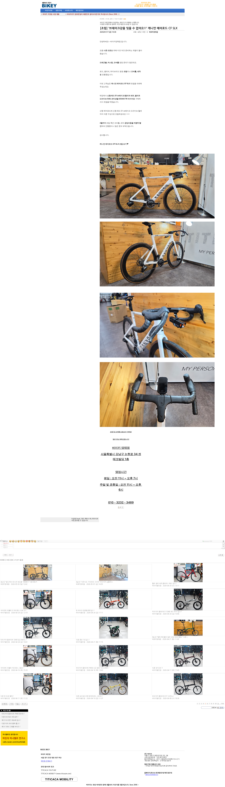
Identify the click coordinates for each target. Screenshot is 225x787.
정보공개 (176, 759)
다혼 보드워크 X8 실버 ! (9, 717)
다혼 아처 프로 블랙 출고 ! (10, 723)
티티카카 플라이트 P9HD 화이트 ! (13, 714)
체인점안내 (79, 10)
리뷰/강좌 (9, 560)
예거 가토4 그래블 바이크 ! (10, 726)
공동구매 (59, 10)
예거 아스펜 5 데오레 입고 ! (11, 720)
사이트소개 (69, 10)
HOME (2, 560)
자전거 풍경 (19, 560)
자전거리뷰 (48, 10)
